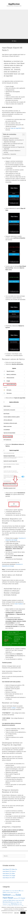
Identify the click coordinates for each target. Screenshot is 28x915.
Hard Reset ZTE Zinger (9, 875)
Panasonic (5, 904)
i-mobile (4, 900)
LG (23, 900)
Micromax (5, 902)
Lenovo (20, 900)
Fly (11, 895)
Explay (17, 892)
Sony (18, 904)
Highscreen (16, 898)
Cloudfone (8, 892)
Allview (7, 890)
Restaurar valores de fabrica (11, 138)
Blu (20, 890)
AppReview (14, 4)
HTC (19, 898)
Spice (21, 904)
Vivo (10, 905)
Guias (18, 895)
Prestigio (9, 904)
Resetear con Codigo (9, 145)
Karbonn (13, 900)
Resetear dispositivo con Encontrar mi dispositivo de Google (14, 140)
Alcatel (4, 890)
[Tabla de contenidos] (23, 134)
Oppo (18, 902)
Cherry (4, 892)
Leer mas (16, 912)
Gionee (14, 895)
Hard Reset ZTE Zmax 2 (9, 871)
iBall (7, 900)
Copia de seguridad (15, 128)
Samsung (14, 904)
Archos (10, 890)
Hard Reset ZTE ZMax (9, 873)
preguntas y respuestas (10, 154)
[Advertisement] (14, 24)
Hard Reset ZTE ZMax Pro (10, 869)
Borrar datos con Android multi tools (13, 143)
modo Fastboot (19, 603)
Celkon (22, 890)
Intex (9, 900)
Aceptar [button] (23, 912)
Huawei (23, 898)
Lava (17, 900)
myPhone (14, 902)
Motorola (10, 902)
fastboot (7, 895)
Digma (12, 892)
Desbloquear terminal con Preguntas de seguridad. (14, 148)
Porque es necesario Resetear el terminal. (12, 151)
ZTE (22, 905)
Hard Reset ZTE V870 (9, 877)
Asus (13, 890)
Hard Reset (6, 136)
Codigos (13, 707)
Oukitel (20, 902)
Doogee (14, 892)
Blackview (17, 890)
